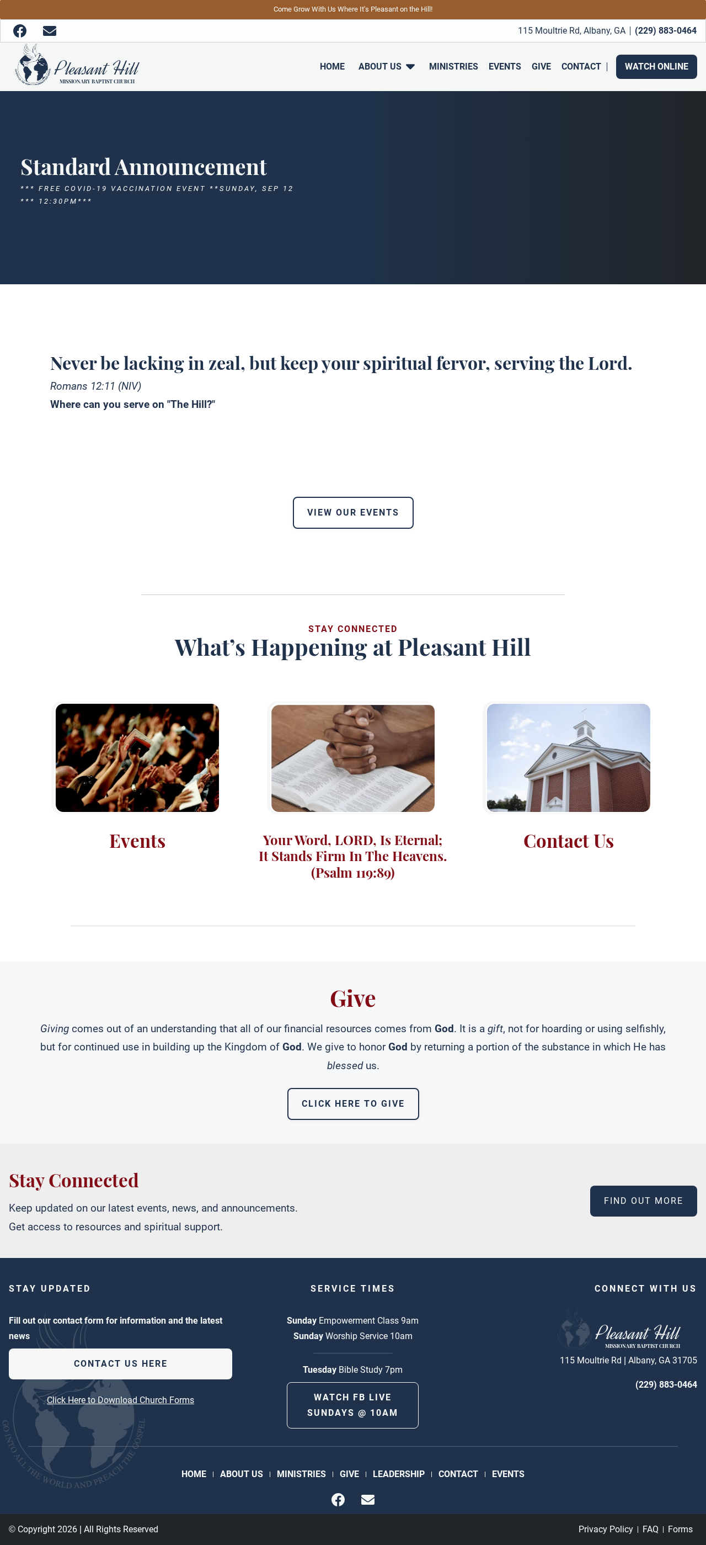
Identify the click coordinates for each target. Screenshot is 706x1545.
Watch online (656, 66)
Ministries (453, 66)
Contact (581, 66)
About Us (241, 1474)
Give (541, 66)
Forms (680, 1529)
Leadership (399, 1474)
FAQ (651, 1529)
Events (505, 66)
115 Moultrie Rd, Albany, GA (571, 30)
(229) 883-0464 (666, 1384)
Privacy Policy (606, 1529)
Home (332, 66)
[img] (19, 31)
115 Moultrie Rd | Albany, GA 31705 (628, 1360)
